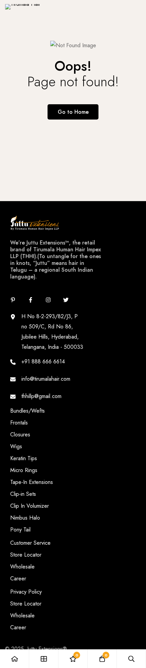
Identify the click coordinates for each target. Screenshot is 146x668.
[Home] (14, 658)
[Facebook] (30, 300)
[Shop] (43, 658)
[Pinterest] (13, 300)
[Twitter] (66, 300)
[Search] (131, 658)
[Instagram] (48, 300)
